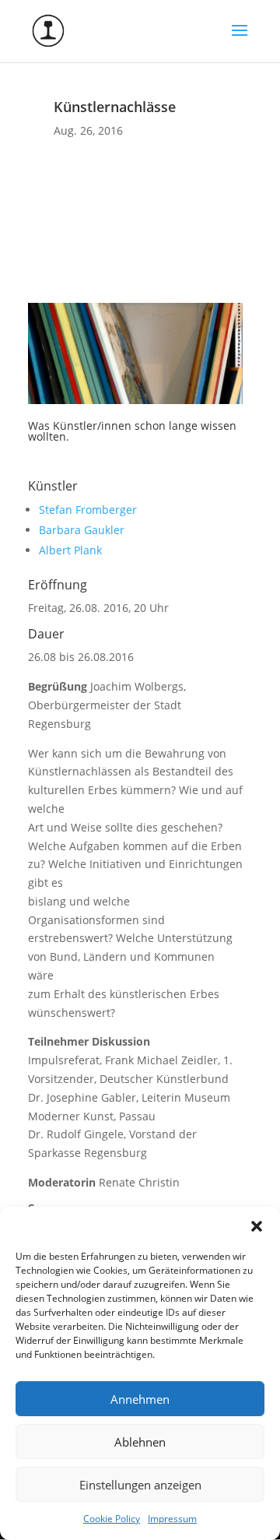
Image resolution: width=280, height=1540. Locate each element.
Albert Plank (70, 550)
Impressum (172, 1518)
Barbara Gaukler (81, 529)
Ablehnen (140, 1442)
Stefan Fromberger (88, 509)
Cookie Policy (111, 1518)
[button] (256, 1226)
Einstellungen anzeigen (140, 1485)
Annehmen (140, 1399)
